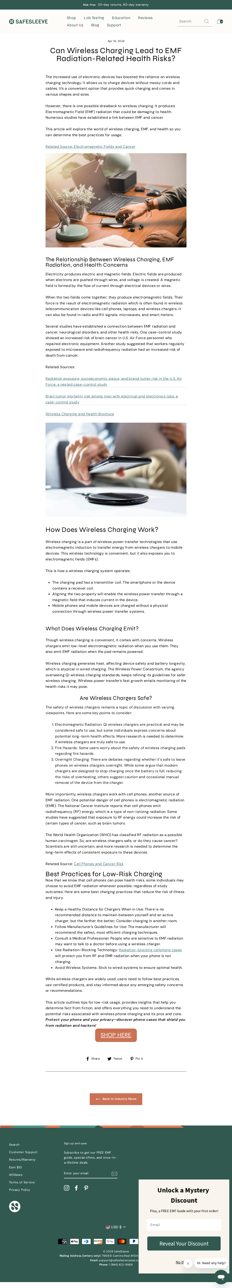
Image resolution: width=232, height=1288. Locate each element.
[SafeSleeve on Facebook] (76, 1188)
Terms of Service (22, 1182)
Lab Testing (94, 17)
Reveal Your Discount (184, 1243)
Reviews (145, 17)
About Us (75, 25)
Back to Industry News (119, 1099)
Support (114, 25)
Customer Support (23, 1152)
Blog (95, 25)
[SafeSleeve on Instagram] (66, 1188)
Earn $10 (15, 1167)
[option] (116, 4)
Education (121, 17)
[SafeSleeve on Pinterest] (86, 1188)
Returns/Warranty (22, 1160)
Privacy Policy (19, 1190)
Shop (71, 17)
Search (14, 1145)
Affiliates (15, 1175)
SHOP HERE (116, 1035)
